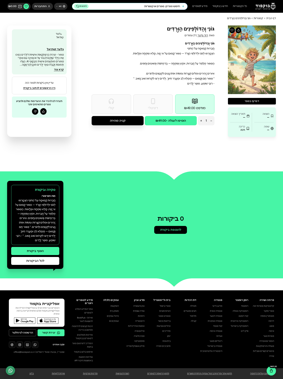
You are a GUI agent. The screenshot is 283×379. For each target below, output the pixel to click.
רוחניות (141, 316)
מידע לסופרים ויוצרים (84, 302)
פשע (272, 326)
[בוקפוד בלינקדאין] (27, 344)
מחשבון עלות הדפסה (260, 373)
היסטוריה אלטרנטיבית (211, 351)
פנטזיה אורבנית (215, 321)
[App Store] (48, 321)
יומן (169, 336)
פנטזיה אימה (216, 331)
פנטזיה (218, 300)
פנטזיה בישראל (214, 346)
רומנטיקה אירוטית (239, 321)
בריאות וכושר (164, 321)
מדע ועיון (139, 300)
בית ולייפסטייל (162, 300)
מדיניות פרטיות (90, 373)
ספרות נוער (268, 336)
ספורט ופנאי (164, 316)
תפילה (193, 306)
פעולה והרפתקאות (265, 346)
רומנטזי (244, 306)
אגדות (219, 336)
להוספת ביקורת (170, 230)
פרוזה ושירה (267, 300)
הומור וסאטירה (266, 341)
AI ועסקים (114, 321)
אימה (271, 331)
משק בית (114, 311)
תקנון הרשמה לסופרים (158, 373)
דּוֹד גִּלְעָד (203, 35)
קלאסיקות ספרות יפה (263, 306)
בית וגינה (166, 341)
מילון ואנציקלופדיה (135, 346)
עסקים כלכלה (111, 300)
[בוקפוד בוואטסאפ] (35, 344)
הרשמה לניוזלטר (22, 332)
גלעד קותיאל (55, 49)
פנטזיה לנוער (216, 316)
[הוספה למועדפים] (232, 30)
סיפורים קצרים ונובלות (263, 351)
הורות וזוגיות (165, 311)
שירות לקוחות (58, 373)
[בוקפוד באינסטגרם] (20, 344)
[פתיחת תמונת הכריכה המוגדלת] (252, 59)
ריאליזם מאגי (216, 341)
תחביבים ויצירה (163, 346)
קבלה (193, 321)
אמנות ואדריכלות (136, 326)
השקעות (115, 306)
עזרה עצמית (139, 311)
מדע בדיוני (217, 306)
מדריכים (166, 331)
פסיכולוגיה (139, 336)
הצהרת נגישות (122, 373)
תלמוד (193, 316)
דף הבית (271, 18)
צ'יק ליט (244, 331)
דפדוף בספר (252, 101)
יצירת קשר (48, 332)
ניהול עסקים (113, 316)
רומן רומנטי (241, 300)
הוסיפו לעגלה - (171, 120)
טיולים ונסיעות (164, 326)
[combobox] (135, 6)
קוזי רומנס (243, 316)
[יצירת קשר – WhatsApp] (10, 370)
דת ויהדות (190, 300)
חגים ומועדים (190, 311)
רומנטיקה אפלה (240, 311)
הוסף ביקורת (35, 251)
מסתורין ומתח (267, 316)
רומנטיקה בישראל (239, 326)
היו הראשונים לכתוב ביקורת (39, 88)
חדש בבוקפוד (220, 6)
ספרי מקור (269, 311)
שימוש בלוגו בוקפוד (83, 352)
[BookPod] (264, 6)
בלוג (31, 373)
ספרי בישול (165, 306)
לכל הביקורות (35, 261)
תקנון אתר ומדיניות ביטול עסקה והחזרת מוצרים (209, 373)
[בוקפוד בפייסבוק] (12, 344)
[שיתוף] (238, 30)
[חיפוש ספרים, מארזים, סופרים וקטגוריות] (183, 6)
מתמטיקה (139, 341)
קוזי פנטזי (217, 326)
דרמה (271, 321)
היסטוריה (140, 321)
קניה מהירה (118, 120)
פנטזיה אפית (216, 311)
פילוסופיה (140, 331)
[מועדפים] (26, 6)
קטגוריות (258, 18)
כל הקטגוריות (240, 6)
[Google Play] (25, 321)
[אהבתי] (43, 111)
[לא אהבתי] (35, 111)
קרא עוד (59, 69)
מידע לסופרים (200, 6)
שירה (271, 356)
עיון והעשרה (139, 306)
